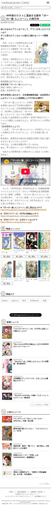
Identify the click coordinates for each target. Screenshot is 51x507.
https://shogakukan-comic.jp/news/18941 (20, 216)
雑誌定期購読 (21, 492)
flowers (5, 301)
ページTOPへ (44, 484)
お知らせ (15, 301)
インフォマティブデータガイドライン (17, 496)
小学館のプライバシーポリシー (25, 494)
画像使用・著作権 (36, 492)
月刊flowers (34, 301)
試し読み (6, 256)
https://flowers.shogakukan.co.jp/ (16, 222)
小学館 (11, 492)
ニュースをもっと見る (39, 405)
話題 (44, 301)
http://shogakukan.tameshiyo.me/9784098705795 (23, 210)
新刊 (24, 301)
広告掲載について (40, 496)
